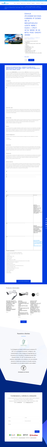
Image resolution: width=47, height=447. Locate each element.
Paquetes (32, 3)
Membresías (28, 3)
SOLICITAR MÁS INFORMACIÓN (23, 281)
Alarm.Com (38, 3)
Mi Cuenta (33, 0)
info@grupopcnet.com (23, 0)
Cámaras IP (22, 6)
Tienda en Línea (23, 3)
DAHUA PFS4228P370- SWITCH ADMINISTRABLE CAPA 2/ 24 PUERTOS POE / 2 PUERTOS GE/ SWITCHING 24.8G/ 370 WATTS (37, 209)
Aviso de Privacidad (22, 437)
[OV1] (13, 43)
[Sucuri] (25, 435)
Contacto (42, 3)
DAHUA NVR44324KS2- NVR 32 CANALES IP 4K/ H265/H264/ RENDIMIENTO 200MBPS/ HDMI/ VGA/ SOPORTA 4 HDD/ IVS (38, 229)
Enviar (37, 431)
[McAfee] (34, 435)
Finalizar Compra (38, 0)
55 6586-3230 (29, 0)
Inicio (15, 3)
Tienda (9, 6)
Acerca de (18, 3)
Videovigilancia (15, 6)
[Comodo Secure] (19, 435)
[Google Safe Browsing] (12, 435)
